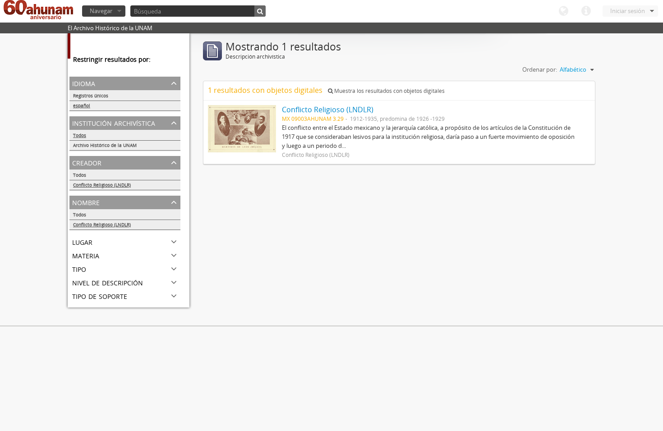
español (81, 105)
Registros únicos (90, 95)
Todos (79, 135)
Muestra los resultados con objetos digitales (389, 91)
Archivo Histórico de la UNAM (105, 145)
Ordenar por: (539, 69)
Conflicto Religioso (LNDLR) (102, 185)
